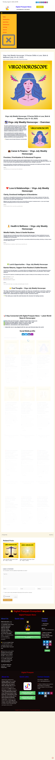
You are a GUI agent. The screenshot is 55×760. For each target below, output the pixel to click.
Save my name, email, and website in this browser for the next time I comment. (18, 592)
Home (4, 16)
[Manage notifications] (53, 758)
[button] (27, 13)
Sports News (5, 22)
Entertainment (6, 24)
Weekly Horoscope (13, 59)
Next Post (51, 534)
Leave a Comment (6, 59)
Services (5, 32)
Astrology (5, 27)
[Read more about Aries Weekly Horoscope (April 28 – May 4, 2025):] (27, 550)
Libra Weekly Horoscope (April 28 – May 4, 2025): (10, 560)
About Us (5, 29)
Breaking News (6, 19)
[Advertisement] (27, 179)
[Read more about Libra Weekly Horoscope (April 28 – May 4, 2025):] (10, 550)
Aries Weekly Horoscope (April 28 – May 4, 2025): (27, 560)
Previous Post (4, 534)
